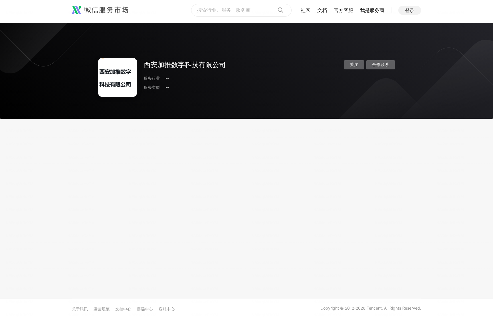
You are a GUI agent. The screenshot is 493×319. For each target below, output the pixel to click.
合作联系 (380, 65)
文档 (322, 10)
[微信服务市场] (100, 10)
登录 (409, 10)
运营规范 (102, 308)
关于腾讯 (80, 308)
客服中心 (167, 308)
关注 (354, 65)
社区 (305, 10)
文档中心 (123, 308)
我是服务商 (372, 10)
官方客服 (343, 10)
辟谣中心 (145, 308)
